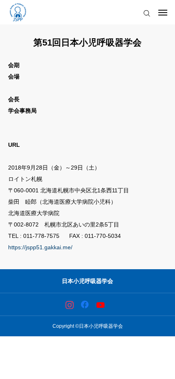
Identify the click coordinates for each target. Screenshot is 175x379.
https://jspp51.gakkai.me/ (40, 247)
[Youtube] (100, 304)
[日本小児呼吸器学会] (18, 12)
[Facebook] (85, 304)
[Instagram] (69, 304)
